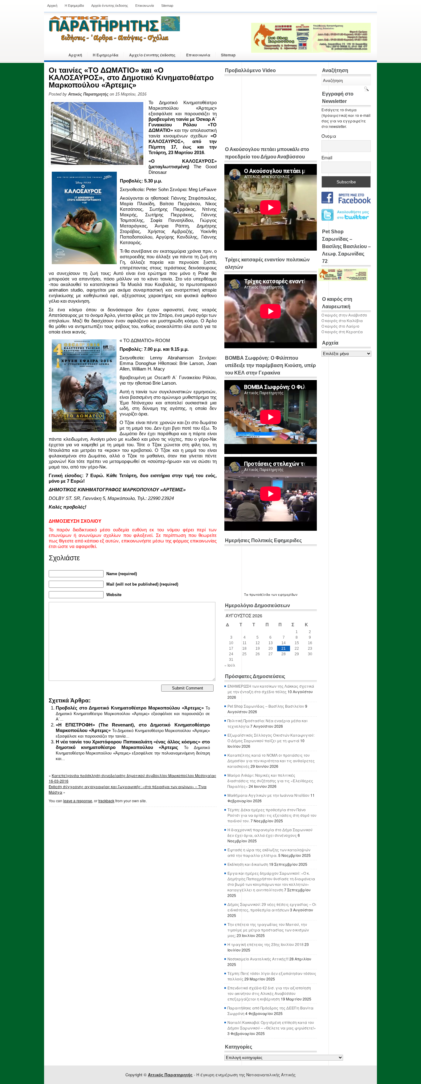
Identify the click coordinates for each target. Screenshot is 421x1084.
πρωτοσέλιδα (259, 594)
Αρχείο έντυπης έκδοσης (109, 5)
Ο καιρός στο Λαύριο (340, 326)
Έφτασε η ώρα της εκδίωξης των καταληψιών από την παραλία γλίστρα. (268, 852)
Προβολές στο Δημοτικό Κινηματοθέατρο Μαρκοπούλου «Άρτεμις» (130, 707)
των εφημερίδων (283, 594)
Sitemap (167, 5)
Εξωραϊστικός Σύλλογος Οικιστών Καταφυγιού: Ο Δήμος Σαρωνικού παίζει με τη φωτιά (270, 737)
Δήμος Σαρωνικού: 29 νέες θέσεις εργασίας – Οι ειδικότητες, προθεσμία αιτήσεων (271, 907)
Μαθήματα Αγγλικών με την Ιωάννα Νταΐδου (268, 795)
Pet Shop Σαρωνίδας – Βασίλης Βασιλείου (265, 706)
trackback (106, 800)
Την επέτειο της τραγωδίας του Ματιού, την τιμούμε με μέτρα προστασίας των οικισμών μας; (268, 930)
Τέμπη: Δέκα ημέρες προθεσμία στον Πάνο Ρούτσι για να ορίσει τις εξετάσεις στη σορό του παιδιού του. (272, 815)
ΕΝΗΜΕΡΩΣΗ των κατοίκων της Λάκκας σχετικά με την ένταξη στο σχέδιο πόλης (270, 688)
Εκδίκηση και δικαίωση (247, 864)
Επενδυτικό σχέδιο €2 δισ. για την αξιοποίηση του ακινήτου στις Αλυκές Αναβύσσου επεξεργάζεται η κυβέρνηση (269, 993)
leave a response (77, 800)
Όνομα (328, 136)
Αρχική (52, 5)
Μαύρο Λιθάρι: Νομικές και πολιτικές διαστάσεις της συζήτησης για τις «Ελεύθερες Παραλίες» (270, 780)
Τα (246, 594)
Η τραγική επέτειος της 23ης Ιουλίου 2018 (265, 944)
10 (231, 643)
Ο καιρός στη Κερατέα (342, 331)
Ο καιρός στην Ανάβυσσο (344, 314)
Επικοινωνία (144, 5)
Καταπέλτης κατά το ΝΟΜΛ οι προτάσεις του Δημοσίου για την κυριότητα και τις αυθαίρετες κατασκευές (271, 760)
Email (326, 157)
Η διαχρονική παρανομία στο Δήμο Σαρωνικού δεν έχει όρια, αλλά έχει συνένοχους (270, 832)
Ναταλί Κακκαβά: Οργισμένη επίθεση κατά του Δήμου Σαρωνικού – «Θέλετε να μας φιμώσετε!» (271, 1025)
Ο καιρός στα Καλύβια (342, 320)
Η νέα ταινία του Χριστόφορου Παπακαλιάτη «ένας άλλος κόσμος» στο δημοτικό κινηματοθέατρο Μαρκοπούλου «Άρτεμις (133, 744)
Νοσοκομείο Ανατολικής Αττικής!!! (257, 958)
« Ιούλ (229, 665)
